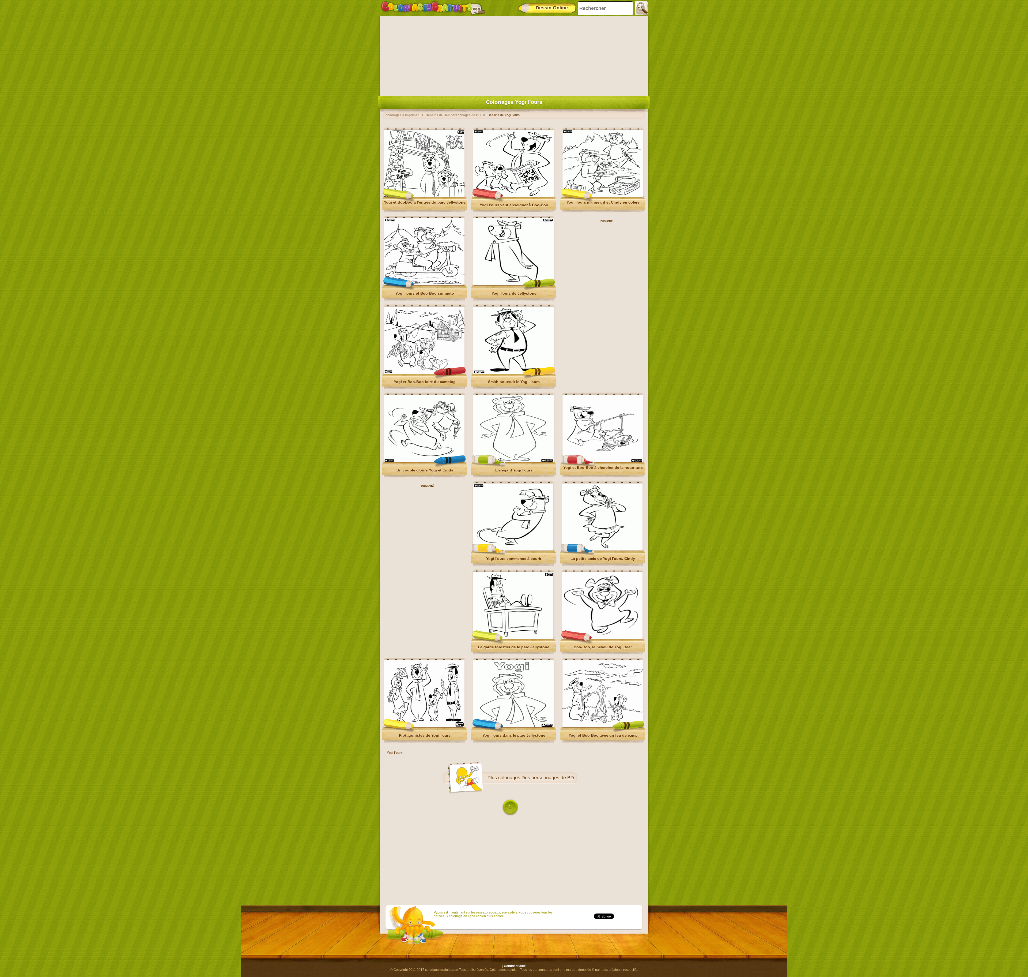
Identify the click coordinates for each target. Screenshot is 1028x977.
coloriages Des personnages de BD (536, 777)
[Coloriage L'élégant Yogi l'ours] (513, 461)
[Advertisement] (514, 54)
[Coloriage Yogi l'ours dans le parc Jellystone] (513, 726)
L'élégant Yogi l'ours (513, 470)
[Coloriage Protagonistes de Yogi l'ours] (424, 726)
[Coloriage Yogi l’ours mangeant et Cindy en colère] (602, 196)
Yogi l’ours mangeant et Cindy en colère (603, 202)
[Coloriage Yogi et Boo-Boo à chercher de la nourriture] (602, 461)
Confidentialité (515, 966)
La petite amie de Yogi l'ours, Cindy (602, 558)
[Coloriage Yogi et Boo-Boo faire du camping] (424, 373)
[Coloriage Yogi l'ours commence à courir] (513, 549)
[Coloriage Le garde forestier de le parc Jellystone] (513, 638)
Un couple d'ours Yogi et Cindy (424, 470)
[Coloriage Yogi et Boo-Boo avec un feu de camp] (602, 726)
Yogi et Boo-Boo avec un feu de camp (603, 735)
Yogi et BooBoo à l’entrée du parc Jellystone (425, 202)
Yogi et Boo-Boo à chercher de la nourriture (603, 467)
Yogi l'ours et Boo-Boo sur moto (424, 293)
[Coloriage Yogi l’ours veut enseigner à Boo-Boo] (513, 196)
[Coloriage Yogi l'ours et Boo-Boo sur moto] (424, 284)
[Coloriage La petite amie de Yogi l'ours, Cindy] (602, 549)
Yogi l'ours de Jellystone (514, 293)
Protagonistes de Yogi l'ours (425, 735)
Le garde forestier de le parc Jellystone (513, 647)
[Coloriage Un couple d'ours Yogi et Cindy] (424, 461)
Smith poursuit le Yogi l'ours (514, 382)
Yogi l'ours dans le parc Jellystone (513, 735)
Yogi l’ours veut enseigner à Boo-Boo (514, 205)
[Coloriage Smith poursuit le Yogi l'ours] (513, 373)
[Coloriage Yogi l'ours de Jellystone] (513, 284)
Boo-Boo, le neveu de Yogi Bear (603, 647)
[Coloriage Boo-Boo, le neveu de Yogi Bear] (602, 638)
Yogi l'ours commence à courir (513, 558)
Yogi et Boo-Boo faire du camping (425, 382)
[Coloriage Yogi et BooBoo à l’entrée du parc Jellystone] (424, 196)
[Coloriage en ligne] (433, 8)
